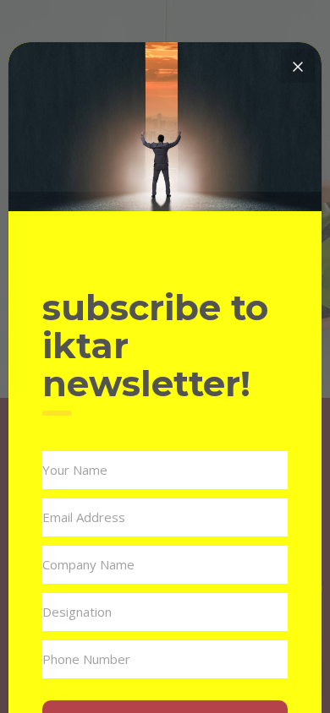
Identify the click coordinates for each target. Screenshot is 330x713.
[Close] (298, 66)
